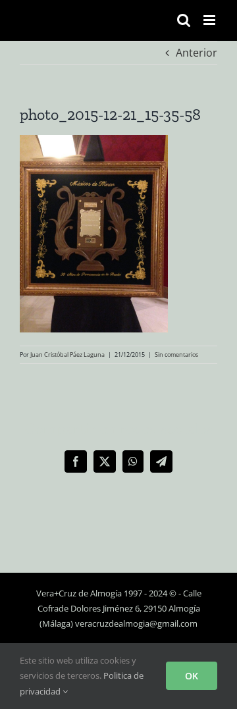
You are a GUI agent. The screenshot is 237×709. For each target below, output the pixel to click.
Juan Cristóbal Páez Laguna (67, 354)
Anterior (196, 52)
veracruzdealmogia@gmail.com (136, 623)
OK (191, 676)
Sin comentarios (176, 354)
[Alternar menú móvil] (210, 20)
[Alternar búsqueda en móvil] (183, 20)
